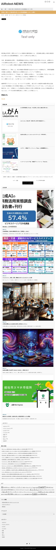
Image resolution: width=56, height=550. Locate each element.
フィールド (5, 432)
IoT (52, 487)
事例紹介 (47, 492)
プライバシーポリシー (6, 504)
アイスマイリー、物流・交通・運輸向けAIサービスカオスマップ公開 (17, 277)
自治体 (39, 494)
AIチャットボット (17, 487)
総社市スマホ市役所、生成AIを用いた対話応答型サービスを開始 (16, 416)
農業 (46, 494)
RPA (9, 489)
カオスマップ (42, 489)
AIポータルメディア (28, 487)
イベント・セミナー (6, 428)
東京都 (3, 98)
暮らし (4, 438)
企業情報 (50, 492)
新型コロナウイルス (19, 494)
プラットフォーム (27, 492)
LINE (2, 489)
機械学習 (28, 494)
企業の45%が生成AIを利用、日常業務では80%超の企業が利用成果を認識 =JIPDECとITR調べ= (19, 476)
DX (47, 487)
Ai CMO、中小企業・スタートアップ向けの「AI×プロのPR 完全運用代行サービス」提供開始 (18, 451)
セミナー (5, 492)
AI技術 (34, 487)
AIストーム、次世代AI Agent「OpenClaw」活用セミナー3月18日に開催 (14, 449)
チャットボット (14, 492)
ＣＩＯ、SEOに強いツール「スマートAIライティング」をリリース (14, 472)
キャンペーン (48, 489)
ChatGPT (42, 487)
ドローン (21, 492)
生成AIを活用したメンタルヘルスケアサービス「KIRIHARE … (33, 134)
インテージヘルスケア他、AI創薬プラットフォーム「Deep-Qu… (34, 161)
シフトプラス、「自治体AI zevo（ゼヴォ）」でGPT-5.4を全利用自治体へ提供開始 (17, 453)
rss (45, 1)
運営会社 (3, 506)
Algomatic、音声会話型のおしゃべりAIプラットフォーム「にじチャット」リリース (17, 467)
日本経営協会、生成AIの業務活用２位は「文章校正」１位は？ (16, 231)
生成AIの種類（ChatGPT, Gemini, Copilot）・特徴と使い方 (16, 370)
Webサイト (13, 489)
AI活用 (36, 487)
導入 (14, 494)
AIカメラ (9, 487)
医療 (4, 434)
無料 (31, 494)
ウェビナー (27, 489)
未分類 (4, 440)
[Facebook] (29, 543)
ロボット (41, 492)
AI (2, 487)
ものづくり (5, 426)
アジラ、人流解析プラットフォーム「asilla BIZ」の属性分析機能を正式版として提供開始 (18, 457)
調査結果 (42, 494)
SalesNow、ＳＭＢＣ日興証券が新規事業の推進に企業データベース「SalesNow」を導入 (18, 474)
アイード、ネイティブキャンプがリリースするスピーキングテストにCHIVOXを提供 (40, 177)
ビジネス (4, 430)
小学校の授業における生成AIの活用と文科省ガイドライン (15, 323)
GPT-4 (50, 487)
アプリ (17, 489)
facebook (49, 1)
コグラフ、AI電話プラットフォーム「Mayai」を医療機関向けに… (34, 148)
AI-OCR (5, 487)
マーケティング (35, 492)
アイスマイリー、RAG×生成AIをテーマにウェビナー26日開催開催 (14, 463)
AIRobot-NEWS (27, 548)
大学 (4, 494)
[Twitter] (27, 543)
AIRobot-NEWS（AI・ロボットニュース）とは (10, 502)
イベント (22, 489)
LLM (4, 489)
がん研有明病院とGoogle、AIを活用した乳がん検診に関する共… (34, 107)
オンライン (34, 489)
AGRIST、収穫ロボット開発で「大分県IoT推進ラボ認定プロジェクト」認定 (15, 177)
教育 (4, 436)
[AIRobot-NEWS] (12, 4)
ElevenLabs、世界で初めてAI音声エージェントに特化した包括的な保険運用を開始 (17, 455)
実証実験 (10, 494)
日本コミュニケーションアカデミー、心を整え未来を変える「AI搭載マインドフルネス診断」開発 (19, 478)
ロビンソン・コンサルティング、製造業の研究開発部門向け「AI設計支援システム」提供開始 (18, 465)
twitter (47, 1)
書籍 (25, 494)
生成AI (34, 494)
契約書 (6, 494)
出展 (53, 492)
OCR (7, 489)
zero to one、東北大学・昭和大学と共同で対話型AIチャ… (32, 120)
